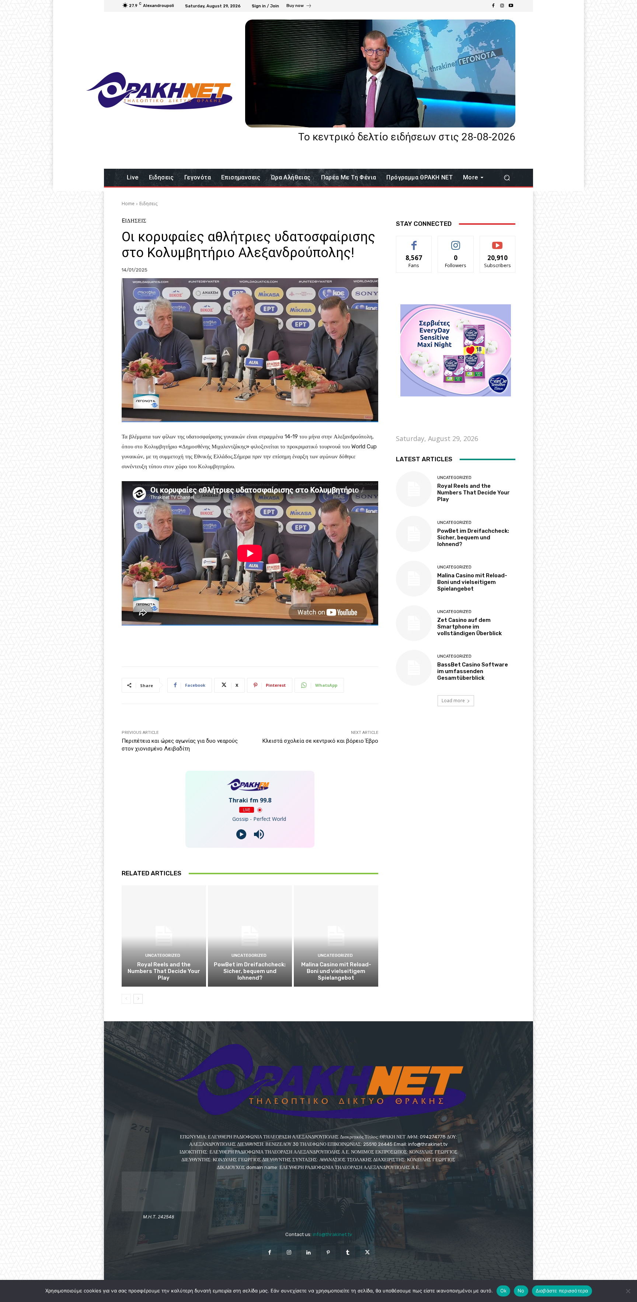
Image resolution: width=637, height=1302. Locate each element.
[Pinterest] (328, 1253)
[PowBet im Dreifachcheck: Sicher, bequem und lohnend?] (250, 935)
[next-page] (138, 999)
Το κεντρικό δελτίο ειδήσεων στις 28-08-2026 (406, 137)
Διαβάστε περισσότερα (562, 1291)
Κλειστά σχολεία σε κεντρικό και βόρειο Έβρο (320, 741)
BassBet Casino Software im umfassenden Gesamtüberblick (472, 671)
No (521, 1291)
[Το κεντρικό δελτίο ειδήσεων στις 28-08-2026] (380, 73)
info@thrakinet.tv (332, 1234)
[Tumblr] (348, 1253)
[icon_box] (299, 7)
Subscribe (497, 241)
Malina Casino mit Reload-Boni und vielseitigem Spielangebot (336, 971)
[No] (627, 1291)
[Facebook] (493, 5)
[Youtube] (511, 5)
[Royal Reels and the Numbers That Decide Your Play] (164, 935)
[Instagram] (502, 5)
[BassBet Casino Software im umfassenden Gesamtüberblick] (414, 668)
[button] (506, 177)
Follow (455, 241)
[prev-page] (126, 999)
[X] (367, 1253)
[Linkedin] (309, 1253)
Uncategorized (162, 955)
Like (414, 241)
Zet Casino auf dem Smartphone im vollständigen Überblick (469, 627)
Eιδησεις (148, 203)
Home (128, 203)
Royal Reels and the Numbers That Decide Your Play (164, 971)
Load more (453, 700)
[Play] (241, 834)
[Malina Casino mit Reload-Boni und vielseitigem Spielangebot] (336, 935)
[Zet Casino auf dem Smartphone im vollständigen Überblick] (414, 623)
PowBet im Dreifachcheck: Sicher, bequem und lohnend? (250, 971)
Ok (503, 1291)
